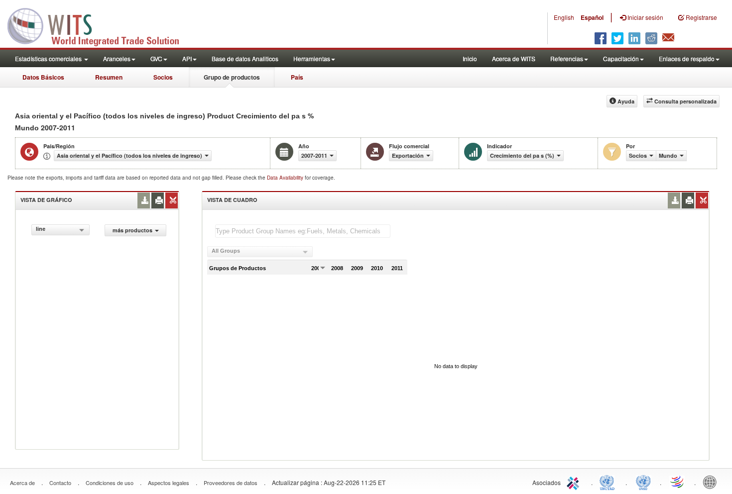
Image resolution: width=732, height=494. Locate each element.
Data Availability (286, 177)
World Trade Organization (678, 482)
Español (592, 17)
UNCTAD (609, 482)
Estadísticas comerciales (49, 58)
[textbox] (302, 231)
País (297, 77)
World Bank (712, 482)
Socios (163, 77)
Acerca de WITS (513, 58)
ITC (575, 482)
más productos (132, 230)
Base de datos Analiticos (245, 58)
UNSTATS (643, 482)
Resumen (108, 77)
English (564, 17)
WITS (99, 25)
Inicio (470, 58)
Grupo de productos (232, 77)
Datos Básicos (43, 77)
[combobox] (60, 229)
